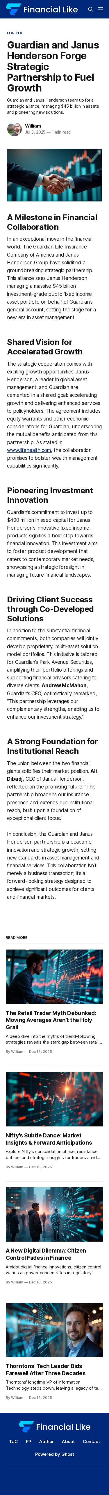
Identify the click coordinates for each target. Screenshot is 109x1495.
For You (15, 33)
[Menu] (100, 9)
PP (28, 1441)
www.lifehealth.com (29, 450)
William (33, 126)
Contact (91, 1441)
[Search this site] (90, 9)
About (68, 1441)
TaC (13, 1441)
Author (46, 1441)
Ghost (67, 1454)
